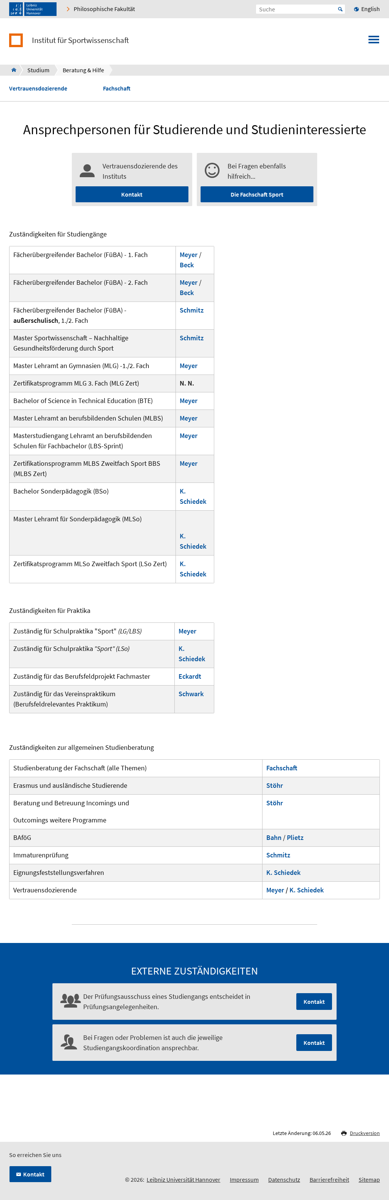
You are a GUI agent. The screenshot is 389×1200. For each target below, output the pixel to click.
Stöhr (274, 785)
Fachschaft (116, 88)
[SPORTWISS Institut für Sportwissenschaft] (12, 70)
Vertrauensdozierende (38, 88)
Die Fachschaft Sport (257, 194)
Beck (187, 264)
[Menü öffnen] (374, 42)
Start (340, 9)
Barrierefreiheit (329, 1179)
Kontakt (131, 194)
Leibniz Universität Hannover (183, 1179)
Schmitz (192, 310)
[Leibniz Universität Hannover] (33, 9)
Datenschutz (284, 1179)
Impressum (244, 1179)
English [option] (370, 9)
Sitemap (369, 1179)
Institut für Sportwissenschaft (80, 40)
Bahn (273, 837)
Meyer (189, 400)
